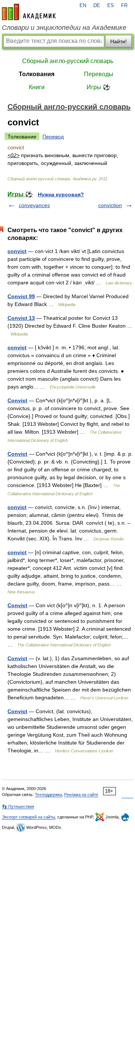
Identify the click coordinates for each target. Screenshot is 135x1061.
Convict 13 (21, 318)
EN (83, 5)
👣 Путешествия (18, 806)
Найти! (118, 41)
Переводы (98, 74)
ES (110, 5)
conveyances (34, 205)
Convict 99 (21, 296)
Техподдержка (48, 794)
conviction (110, 205)
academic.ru (29, 12)
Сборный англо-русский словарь (67, 61)
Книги (37, 87)
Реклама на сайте (81, 794)
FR (124, 5)
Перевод (53, 137)
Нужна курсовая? (61, 194)
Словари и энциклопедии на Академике (64, 27)
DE (96, 5)
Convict (17, 400)
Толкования (36, 74)
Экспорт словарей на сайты (28, 817)
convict (17, 251)
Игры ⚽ (98, 87)
